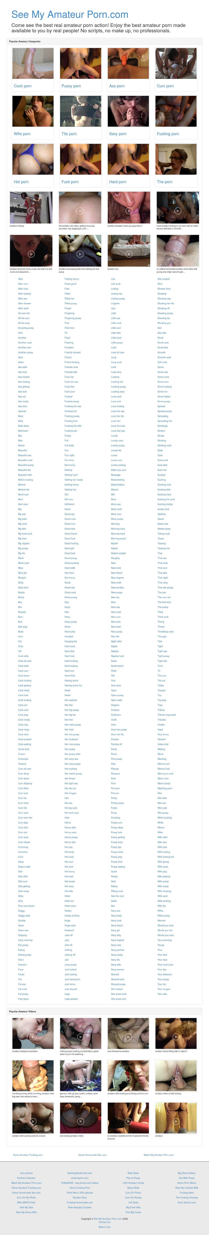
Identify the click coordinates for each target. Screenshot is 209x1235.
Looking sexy (118, 391)
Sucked (161, 474)
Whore (161, 827)
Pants (114, 749)
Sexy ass (115, 910)
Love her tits (117, 416)
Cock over (23, 709)
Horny (68, 822)
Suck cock (163, 460)
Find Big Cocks (133, 1212)
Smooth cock (164, 357)
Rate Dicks (133, 1173)
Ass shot (22, 406)
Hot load (69, 876)
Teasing (162, 543)
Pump (114, 812)
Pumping (115, 817)
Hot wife (69, 891)
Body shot (23, 587)
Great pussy (71, 597)
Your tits (162, 984)
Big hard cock (25, 533)
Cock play (23, 714)
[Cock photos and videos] (33, 63)
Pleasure (115, 773)
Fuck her (69, 376)
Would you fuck (165, 925)
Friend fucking (72, 362)
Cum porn (165, 85)
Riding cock (117, 891)
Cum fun (22, 798)
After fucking (24, 293)
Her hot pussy (72, 734)
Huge (67, 920)
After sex (22, 298)
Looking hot (117, 381)
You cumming (165, 940)
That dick (162, 572)
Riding (114, 886)
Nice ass (115, 607)
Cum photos (26, 1173)
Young (161, 945)
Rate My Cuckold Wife (186, 1187)
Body (20, 582)
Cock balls (23, 665)
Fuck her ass (71, 381)
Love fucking (117, 406)
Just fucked (70, 969)
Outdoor (115, 709)
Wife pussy (163, 881)
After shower (24, 303)
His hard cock (72, 812)
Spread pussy (165, 411)
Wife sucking (164, 900)
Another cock (25, 342)
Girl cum (69, 499)
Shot (160, 283)
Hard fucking (71, 660)
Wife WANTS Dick (26, 1202)
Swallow (162, 514)
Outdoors (116, 714)
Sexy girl (115, 930)
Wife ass (162, 842)
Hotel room (70, 905)
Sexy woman (117, 969)
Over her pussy (119, 729)
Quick (114, 871)
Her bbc (69, 705)
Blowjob (22, 577)
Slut (159, 327)
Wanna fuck (164, 768)
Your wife (162, 994)
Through (162, 636)
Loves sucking (118, 465)
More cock (116, 509)
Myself (114, 543)
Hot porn (21, 181)
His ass (68, 803)
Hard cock (70, 646)
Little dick (116, 332)
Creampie (23, 758)
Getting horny (72, 484)
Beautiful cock (25, 460)
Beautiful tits (24, 469)
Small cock (163, 342)
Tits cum (162, 675)
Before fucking (25, 479)
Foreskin (69, 347)
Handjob (69, 636)
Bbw (20, 440)
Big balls (22, 518)
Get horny (70, 465)
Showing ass (164, 298)
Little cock (116, 323)
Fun (67, 450)
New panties (117, 587)
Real (113, 881)
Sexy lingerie (117, 940)
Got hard (69, 572)
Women (162, 920)
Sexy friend (117, 925)
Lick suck (116, 283)
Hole (67, 817)
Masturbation (118, 484)
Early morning (25, 940)
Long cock (116, 362)
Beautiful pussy (26, 465)
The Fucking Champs (187, 1197)
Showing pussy (165, 313)
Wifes (160, 910)
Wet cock (162, 807)
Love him (116, 420)
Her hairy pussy (73, 724)
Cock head (23, 690)
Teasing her (164, 548)
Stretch (161, 430)
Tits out (161, 680)
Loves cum (116, 460)
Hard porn (117, 181)
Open (114, 690)
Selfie (114, 900)
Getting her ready (74, 479)
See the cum (117, 896)
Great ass (70, 587)
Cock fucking (24, 680)
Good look (70, 553)
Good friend (71, 533)
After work (23, 308)
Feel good (23, 998)
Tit (159, 670)
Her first (69, 719)
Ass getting (24, 386)
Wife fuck (162, 847)
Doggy (21, 910)
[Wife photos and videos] (33, 111)
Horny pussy (71, 837)
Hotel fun (69, 900)
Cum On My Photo (26, 1197)
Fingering (69, 313)
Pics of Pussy (133, 1177)
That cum (162, 567)
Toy (159, 695)
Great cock (70, 592)
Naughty (115, 558)
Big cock (22, 523)
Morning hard (118, 533)
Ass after (22, 367)
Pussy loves (117, 851)
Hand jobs (70, 631)
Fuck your (70, 391)
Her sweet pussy (73, 773)
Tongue (161, 690)
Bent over (23, 504)
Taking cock (164, 533)
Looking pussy (118, 386)
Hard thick (70, 675)
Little (113, 313)
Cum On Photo (133, 1192)
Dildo (20, 896)
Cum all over (24, 768)
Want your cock (165, 773)
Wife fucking (164, 851)
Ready (114, 876)
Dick (20, 871)
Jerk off (68, 945)
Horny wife (70, 842)
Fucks (68, 435)
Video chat (163, 744)
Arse (20, 357)
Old (113, 675)
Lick (113, 278)
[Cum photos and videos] (176, 63)
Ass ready (23, 401)
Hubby (68, 910)
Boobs (21, 592)
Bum (20, 616)
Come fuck (23, 749)
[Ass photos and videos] (128, 63)
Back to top (104, 1226)
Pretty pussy (117, 803)
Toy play (162, 700)
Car (20, 641)
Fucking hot (71, 411)
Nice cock (116, 612)
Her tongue (70, 793)
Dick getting (24, 886)
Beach (21, 445)
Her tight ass (71, 783)
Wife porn (22, 133)
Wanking (162, 758)
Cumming (23, 847)
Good (67, 509)
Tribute (161, 709)
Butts (20, 631)
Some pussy (164, 401)
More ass (116, 504)
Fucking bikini (187, 1192)
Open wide (116, 700)
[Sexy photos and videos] (128, 111)
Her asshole (71, 700)
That (160, 553)
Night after (116, 641)
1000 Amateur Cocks (133, 1182)
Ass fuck (22, 372)
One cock (116, 685)
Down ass (23, 930)
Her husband (71, 739)
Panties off (116, 744)
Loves (114, 455)
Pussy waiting (118, 866)
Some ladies (164, 396)
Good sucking (72, 563)
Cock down (24, 675)
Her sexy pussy (72, 763)
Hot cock (69, 856)
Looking (115, 376)
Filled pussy (71, 303)
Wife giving (163, 861)
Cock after (23, 656)
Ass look (22, 391)
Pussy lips (116, 847)
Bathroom (23, 430)
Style (160, 450)
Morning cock (118, 528)
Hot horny (70, 871)
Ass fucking (24, 381)
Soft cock (162, 362)
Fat (20, 979)
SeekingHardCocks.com (79, 1173)
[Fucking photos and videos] (176, 111)
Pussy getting (118, 837)
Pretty (114, 798)
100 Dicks (133, 1202)
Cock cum (23, 670)
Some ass (163, 372)
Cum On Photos (133, 1197)
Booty (21, 597)
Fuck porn (70, 181)
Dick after (23, 876)
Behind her (23, 489)
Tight (160, 646)
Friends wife (71, 372)
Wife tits (162, 905)
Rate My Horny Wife (26, 1212)
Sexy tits (115, 959)
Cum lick (22, 807)
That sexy (163, 582)
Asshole (22, 411)
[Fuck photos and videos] (80, 159)
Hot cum (69, 861)
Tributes (162, 719)
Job (66, 959)
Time (160, 665)
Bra (20, 607)
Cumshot (22, 851)
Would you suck (166, 935)
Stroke (161, 435)
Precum (115, 793)
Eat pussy (23, 945)
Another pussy (25, 352)
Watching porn (165, 788)
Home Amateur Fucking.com (28, 1154)
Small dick (163, 347)
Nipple (114, 646)
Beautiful (22, 450)
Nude (114, 660)
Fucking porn (168, 133)
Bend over (23, 494)
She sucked (164, 278)
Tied (160, 641)
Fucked (68, 396)
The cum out (164, 597)
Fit (66, 332)
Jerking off (70, 954)
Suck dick (162, 465)
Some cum (163, 381)
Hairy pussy (71, 621)
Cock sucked (24, 739)
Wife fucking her (166, 856)
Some (161, 367)
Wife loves (163, 866)
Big (19, 509)
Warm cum (163, 778)
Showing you (164, 323)
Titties (161, 685)
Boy (20, 602)
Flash (67, 337)
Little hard (116, 337)
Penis (114, 754)
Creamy (22, 763)
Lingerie (115, 303)
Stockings (163, 425)
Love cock (116, 396)
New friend (116, 572)
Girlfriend (69, 504)
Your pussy (163, 979)
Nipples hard (117, 656)
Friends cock (71, 367)
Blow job (22, 572)
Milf (113, 494)
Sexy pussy (117, 954)
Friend (68, 357)
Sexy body (116, 915)
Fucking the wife (73, 425)
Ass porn (117, 85)
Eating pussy (24, 954)
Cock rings (23, 729)
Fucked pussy (72, 401)
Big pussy (23, 548)
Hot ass (68, 847)
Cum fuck (23, 793)
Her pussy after (72, 754)
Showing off (163, 308)
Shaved (115, 974)
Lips (113, 308)
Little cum (116, 327)
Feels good (70, 283)
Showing (162, 293)
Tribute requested (167, 714)
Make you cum (118, 469)
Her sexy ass (71, 758)
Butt (20, 621)
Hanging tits (71, 641)
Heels (68, 695)
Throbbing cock (166, 631)
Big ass (22, 514)
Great (68, 582)
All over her (24, 313)
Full (66, 440)
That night (163, 577)
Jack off (68, 935)
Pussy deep (117, 827)
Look (113, 367)
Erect (21, 959)
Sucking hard (164, 494)
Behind (21, 484)
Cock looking (24, 700)
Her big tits (70, 714)
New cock (116, 567)
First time (69, 327)
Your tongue (164, 989)
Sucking (162, 479)
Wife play (162, 871)
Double (21, 920)
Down (21, 925)
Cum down (23, 778)
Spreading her (165, 420)
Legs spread (71, 998)
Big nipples (23, 543)
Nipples (115, 651)
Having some (71, 680)
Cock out (22, 705)
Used (160, 729)
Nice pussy (116, 631)
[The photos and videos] (176, 159)
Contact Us (104, 1222)
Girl (66, 494)
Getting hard (71, 474)
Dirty (20, 900)
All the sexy (24, 323)
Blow (20, 567)
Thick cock (163, 616)
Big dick (22, 528)
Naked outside (118, 553)
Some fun (163, 391)
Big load (22, 538)
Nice (113, 602)
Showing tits (164, 318)
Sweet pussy (164, 528)
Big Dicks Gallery (186, 1173)
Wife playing (164, 876)
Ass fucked (23, 376)
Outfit (114, 719)
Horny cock (70, 832)
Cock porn (23, 85)
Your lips (162, 969)
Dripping (22, 935)
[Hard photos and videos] (128, 159)
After (20, 278)
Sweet (161, 518)
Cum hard (23, 803)
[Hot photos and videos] (33, 159)
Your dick (162, 954)
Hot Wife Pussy (187, 1177)
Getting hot (70, 489)
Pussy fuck (116, 832)
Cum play (23, 822)
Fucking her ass (73, 406)
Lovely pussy (117, 445)
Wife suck (163, 896)
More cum (116, 514)
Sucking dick (164, 489)
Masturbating (118, 479)
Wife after (163, 837)
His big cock (71, 807)
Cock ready (24, 719)
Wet (160, 793)
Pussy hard (117, 842)
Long (113, 357)
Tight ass (162, 651)
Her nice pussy (72, 744)
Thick (160, 612)
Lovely (114, 435)
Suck (160, 455)
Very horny (163, 734)
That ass (162, 558)
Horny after (70, 827)
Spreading (163, 416)
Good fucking (71, 543)
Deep (21, 861)
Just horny (70, 984)
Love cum (116, 401)
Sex (113, 905)
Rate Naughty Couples (79, 1207)
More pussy (117, 518)
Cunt (20, 856)
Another (22, 337)
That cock (163, 563)
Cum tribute (24, 842)
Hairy (67, 616)
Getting (68, 469)
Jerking (68, 949)
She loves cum (118, 998)
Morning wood (118, 538)
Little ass (115, 318)
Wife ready (163, 886)
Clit (19, 651)
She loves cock (119, 994)
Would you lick (165, 930)
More (113, 499)
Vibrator (162, 739)
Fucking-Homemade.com (80, 1202)
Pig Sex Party (80, 1197)
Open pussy (117, 695)
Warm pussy (164, 783)
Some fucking (165, 386)
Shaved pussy (118, 984)
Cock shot (23, 734)
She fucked (117, 989)
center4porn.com (80, 1177)
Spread (161, 406)
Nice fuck (116, 621)
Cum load (23, 812)
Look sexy (116, 372)
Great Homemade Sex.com (92, 1154)
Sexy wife (116, 964)
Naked (114, 548)
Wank (160, 754)
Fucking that (71, 420)
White (160, 822)
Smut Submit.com (187, 1202)
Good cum (70, 523)
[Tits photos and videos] (80, 111)
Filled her (69, 298)
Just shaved (71, 989)
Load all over (117, 352)
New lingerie (117, 577)
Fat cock (22, 989)
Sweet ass (163, 523)
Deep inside (24, 866)
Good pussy (71, 558)
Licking (114, 288)
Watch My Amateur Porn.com (159, 1154)
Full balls (69, 445)
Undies (161, 724)
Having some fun (73, 685)
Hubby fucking (72, 915)
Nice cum (116, 616)
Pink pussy (116, 758)
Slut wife (162, 332)
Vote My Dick (26, 1207)
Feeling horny (72, 278)
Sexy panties (117, 949)
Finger (68, 308)
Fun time (69, 460)
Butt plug (22, 626)
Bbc (20, 435)
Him (67, 798)
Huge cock (70, 925)
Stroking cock (164, 445)
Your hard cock (165, 964)
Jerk (67, 940)
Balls (20, 420)
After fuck (23, 288)
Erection (22, 964)
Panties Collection (26, 1177)
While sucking (165, 817)
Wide (160, 832)
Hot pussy (70, 881)
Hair (67, 612)
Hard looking (71, 665)
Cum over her (25, 817)
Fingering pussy (73, 318)
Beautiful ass (24, 455)
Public (114, 807)
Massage (116, 474)
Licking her (116, 293)
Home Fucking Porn (80, 1187)
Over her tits (117, 734)
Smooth (162, 352)
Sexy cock (116, 920)
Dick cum (23, 881)
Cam (20, 636)
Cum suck (23, 837)
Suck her (162, 469)
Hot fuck (69, 866)
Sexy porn (118, 133)
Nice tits (115, 636)
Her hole (69, 729)
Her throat (70, 778)
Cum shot (23, 827)
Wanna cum (164, 763)
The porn (164, 181)
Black (21, 558)
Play (113, 763)
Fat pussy (23, 994)
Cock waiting (24, 744)
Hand (67, 626)
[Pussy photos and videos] (80, 63)
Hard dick (69, 651)
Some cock (163, 376)
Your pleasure (165, 974)
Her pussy (70, 749)
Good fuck (70, 538)
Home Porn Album (186, 1182)
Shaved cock (117, 979)
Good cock (70, 518)
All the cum (24, 318)
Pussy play (116, 856)
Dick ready (23, 891)
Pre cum (115, 788)
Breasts (22, 612)
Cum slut (22, 832)
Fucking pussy (72, 416)
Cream (21, 754)
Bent (20, 499)
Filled (67, 293)
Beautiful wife (25, 474)
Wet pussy (163, 812)
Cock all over (25, 660)
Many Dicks (133, 1187)
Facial (21, 974)
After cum (23, 283)
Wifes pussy (164, 915)
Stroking (162, 440)
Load (113, 347)
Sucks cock (163, 509)
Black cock (23, 563)
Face (20, 969)
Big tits (21, 553)
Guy (67, 602)
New (113, 563)
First (67, 323)
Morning (115, 523)
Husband (69, 930)
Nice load (116, 626)
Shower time (164, 288)
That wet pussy (165, 587)
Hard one (69, 670)
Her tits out (70, 788)
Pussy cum (116, 822)
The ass (162, 592)
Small (160, 337)
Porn (113, 783)
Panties (115, 739)
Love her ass (117, 411)
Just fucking (71, 974)
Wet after (162, 798)
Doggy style (24, 915)
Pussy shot (116, 861)
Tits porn (69, 133)
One (113, 680)
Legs (67, 994)
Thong (161, 621)
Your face (162, 959)
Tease (161, 538)
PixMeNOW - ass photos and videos (79, 1182)
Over (113, 724)
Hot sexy (69, 886)
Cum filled (23, 788)
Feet (67, 288)
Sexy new (116, 945)
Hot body (69, 851)
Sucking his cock (166, 499)
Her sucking (71, 768)
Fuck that (69, 386)
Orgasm (115, 705)
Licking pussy (118, 298)
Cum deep (23, 773)
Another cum (24, 347)
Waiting (161, 749)
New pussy (116, 592)
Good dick (70, 528)
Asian (21, 362)
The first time (164, 602)
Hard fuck (70, 656)
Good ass (70, 514)
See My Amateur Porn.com (70, 14)
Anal (20, 332)
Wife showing (164, 891)
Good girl (69, 548)
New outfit (116, 582)
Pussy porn (71, 85)
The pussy (163, 607)
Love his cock (118, 425)
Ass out (22, 396)
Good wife (70, 567)
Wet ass (162, 803)
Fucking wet (71, 430)
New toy (115, 597)
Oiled (113, 670)
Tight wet (162, 660)
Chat (20, 646)
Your (160, 949)
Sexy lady (116, 935)
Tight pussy (163, 656)
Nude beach (117, 665)
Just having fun (72, 979)
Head (67, 690)
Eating (21, 949)
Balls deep (23, 425)
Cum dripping (25, 783)
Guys (67, 607)
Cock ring (23, 724)
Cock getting (24, 685)
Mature (114, 489)
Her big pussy (72, 709)
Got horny (70, 577)
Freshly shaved (72, 352)
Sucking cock (164, 484)
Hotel (67, 896)
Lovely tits (116, 450)
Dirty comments (26, 905)
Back (20, 416)
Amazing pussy (26, 327)
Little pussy (117, 342)
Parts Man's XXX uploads (80, 1192)
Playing (115, 768)
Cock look (23, 695)
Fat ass (22, 984)
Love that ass (118, 430)
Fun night (69, 455)
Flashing (69, 342)
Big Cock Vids (133, 1207)
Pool (113, 778)
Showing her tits (166, 303)
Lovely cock (117, 440)
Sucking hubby (165, 504)
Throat (161, 626)
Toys (160, 705)
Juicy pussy (71, 964)
